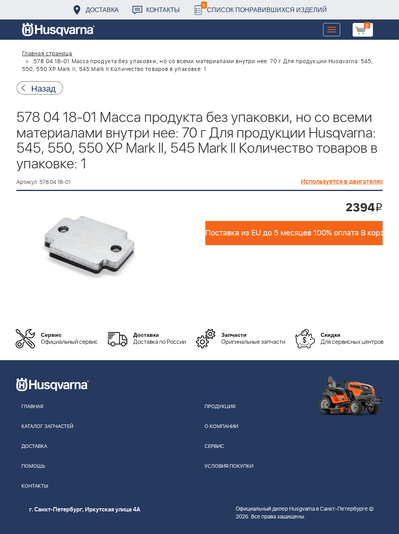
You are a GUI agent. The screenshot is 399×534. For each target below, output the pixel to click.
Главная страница (47, 54)
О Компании (221, 426)
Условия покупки (229, 466)
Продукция (220, 406)
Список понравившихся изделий (265, 8)
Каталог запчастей (47, 426)
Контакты (163, 9)
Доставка (102, 9)
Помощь (33, 466)
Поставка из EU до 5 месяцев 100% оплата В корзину (294, 233)
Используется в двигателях (342, 181)
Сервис (214, 446)
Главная (32, 406)
